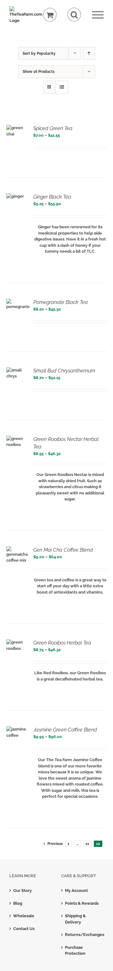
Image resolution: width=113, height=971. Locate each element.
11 (87, 844)
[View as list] (62, 87)
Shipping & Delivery (75, 918)
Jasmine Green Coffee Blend (65, 730)
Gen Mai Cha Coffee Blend (63, 550)
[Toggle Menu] (98, 14)
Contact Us (24, 928)
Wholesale (23, 915)
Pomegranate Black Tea (60, 302)
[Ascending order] (89, 53)
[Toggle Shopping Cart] (50, 15)
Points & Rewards (82, 903)
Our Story (22, 890)
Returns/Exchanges (82, 934)
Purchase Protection (75, 950)
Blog (17, 903)
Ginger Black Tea (52, 197)
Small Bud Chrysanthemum (64, 371)
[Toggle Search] (74, 14)
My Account (76, 890)
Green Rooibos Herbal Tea (62, 643)
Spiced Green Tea (53, 128)
